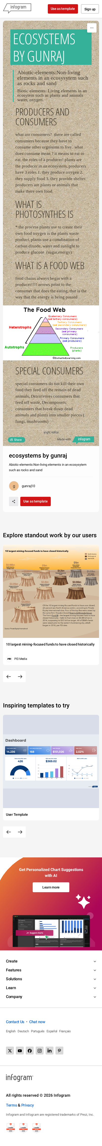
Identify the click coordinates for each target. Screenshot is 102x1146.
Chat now (37, 1021)
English (11, 1031)
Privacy (27, 1105)
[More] (92, 28)
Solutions (14, 979)
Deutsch (23, 1031)
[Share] (13, 501)
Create (11, 961)
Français (65, 1031)
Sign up (90, 9)
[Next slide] (20, 676)
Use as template (63, 9)
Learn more (51, 887)
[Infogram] (17, 8)
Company (14, 996)
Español (52, 1031)
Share (18, 440)
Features (13, 970)
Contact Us (15, 1021)
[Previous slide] (8, 676)
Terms (11, 1105)
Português (38, 1031)
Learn (11, 987)
